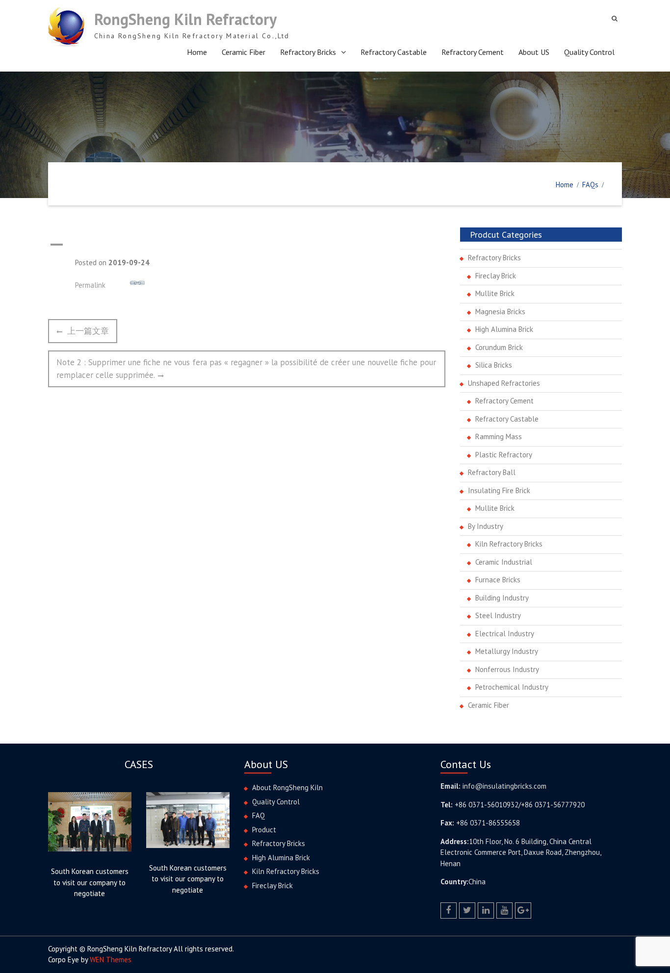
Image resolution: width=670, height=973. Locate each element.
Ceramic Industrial (503, 562)
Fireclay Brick (495, 275)
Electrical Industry (504, 633)
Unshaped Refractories (504, 383)
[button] (246, 244)
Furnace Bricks (497, 579)
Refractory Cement (472, 52)
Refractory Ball (491, 472)
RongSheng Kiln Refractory (185, 19)
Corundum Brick (499, 347)
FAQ (258, 815)
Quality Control (589, 52)
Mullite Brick (495, 293)
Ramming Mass (498, 436)
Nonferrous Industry (507, 669)
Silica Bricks (493, 365)
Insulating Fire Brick (499, 490)
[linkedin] (486, 910)
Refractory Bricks (308, 52)
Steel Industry (498, 615)
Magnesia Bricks (500, 311)
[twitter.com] (467, 910)
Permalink (90, 285)
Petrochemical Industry (511, 687)
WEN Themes (110, 959)
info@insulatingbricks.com (504, 786)
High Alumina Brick (504, 329)
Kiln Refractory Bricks (508, 544)
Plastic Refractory (503, 454)
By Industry (485, 526)
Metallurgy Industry (506, 651)
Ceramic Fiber (243, 52)
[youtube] (504, 910)
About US (533, 52)
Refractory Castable (394, 52)
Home (197, 52)
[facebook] (448, 910)
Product (264, 829)
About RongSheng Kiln (287, 787)
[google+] (523, 910)
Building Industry (502, 597)
